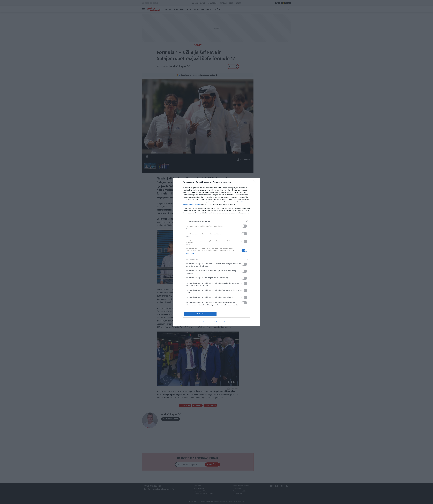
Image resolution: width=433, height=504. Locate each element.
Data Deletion (204, 322)
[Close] (255, 182)
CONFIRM (200, 314)
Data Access (216, 322)
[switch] (244, 226)
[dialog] (216, 252)
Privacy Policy (229, 322)
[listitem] (216, 221)
